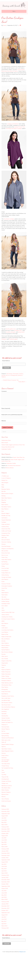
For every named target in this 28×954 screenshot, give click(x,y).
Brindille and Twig (6, 515)
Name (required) (6, 408)
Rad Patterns (5, 693)
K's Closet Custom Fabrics (8, 619)
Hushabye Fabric (6, 603)
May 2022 (4, 822)
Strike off (4, 742)
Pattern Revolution (6, 674)
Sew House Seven (6, 704)
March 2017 (4, 925)
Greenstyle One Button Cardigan (14, 128)
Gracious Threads (6, 583)
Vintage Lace (5, 783)
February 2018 (5, 901)
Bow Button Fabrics (6, 506)
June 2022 (4, 820)
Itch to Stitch (5, 605)
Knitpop (3, 625)
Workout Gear (5, 794)
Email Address (6, 360)
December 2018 (5, 879)
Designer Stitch (5, 535)
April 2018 (4, 897)
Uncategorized (13, 375)
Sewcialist (4, 713)
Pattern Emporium (6, 671)
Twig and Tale (5, 776)
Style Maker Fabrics (6, 748)
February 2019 (5, 875)
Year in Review (5, 798)
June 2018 (4, 892)
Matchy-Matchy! (10, 467)
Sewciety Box (5, 715)
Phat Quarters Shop (6, 685)
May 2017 (4, 921)
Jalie (3, 608)
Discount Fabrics (6, 539)
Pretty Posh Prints (6, 691)
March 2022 (4, 824)
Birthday (4, 495)
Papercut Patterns (6, 669)
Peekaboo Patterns (6, 680)
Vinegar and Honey (6, 781)
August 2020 (5, 835)
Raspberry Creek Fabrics (8, 696)
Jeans (3, 610)
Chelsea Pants (5, 526)
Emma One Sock (6, 553)
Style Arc (4, 746)
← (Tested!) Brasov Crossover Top (10, 380)
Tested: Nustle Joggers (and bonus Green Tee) (13, 444)
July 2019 (4, 864)
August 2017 (5, 915)
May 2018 (4, 895)
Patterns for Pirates (6, 678)
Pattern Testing (5, 676)
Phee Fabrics (5, 687)
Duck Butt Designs (6, 546)
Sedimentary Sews (6, 440)
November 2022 (5, 811)
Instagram (4, 339)
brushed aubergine (10, 332)
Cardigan (4, 522)
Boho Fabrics (5, 504)
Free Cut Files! (5, 568)
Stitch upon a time (6, 740)
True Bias (4, 774)
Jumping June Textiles (7, 616)
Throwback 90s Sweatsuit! (14, 465)
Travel (3, 772)
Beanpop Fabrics (6, 489)
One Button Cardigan (9, 219)
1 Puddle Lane (5, 476)
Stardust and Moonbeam (8, 737)
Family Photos (5, 564)
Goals (3, 581)
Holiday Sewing (5, 601)
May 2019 (4, 868)
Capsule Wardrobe (6, 520)
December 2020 (5, 829)
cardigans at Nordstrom (13, 123)
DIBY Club (4, 537)
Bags (3, 487)
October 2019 (5, 857)
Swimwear (4, 757)
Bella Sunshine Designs (7, 493)
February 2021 (5, 826)
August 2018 (5, 888)
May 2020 (4, 842)
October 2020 (5, 833)
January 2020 (5, 851)
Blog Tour (4, 500)
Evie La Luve (5, 555)
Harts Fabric (5, 594)
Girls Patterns (5, 579)
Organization (5, 663)
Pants (3, 667)
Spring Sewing (5, 735)
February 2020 (5, 848)
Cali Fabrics (4, 517)
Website (4, 420)
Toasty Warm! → (22, 381)
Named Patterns (6, 649)
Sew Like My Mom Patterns (8, 707)
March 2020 (4, 846)
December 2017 (5, 906)
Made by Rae (5, 634)
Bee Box (4, 491)
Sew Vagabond (5, 709)
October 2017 (5, 910)
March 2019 (4, 873)
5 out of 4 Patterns (6, 478)
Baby (3, 484)
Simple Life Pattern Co (7, 722)
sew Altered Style (6, 700)
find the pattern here (11, 329)
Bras (3, 511)
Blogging (4, 502)
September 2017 (6, 912)
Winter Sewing (5, 790)
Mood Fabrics (5, 647)
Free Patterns (5, 570)
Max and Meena (6, 638)
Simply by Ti (4, 724)
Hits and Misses (5, 599)
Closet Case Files (6, 528)
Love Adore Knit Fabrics (7, 630)
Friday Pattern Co (6, 572)
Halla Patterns (5, 592)
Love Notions (5, 632)
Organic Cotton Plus (6, 660)
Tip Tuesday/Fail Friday (7, 768)
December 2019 (5, 853)
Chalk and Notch (6, 524)
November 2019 (5, 855)
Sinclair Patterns (6, 729)
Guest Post (4, 588)
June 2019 (4, 866)
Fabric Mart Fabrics (6, 559)
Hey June (4, 597)
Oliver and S (5, 656)
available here (18, 330)
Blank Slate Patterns (7, 498)
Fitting (3, 566)
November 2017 (5, 908)
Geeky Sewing (5, 575)
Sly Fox (8, 375)
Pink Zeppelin (5, 761)
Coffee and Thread (6, 531)
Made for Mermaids (6, 636)
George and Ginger (6, 577)
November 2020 (5, 831)
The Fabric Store (6, 763)
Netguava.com (22, 951)
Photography (5, 689)
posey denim (21, 332)
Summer (4, 753)
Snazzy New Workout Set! (8, 447)
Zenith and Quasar (6, 801)
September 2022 (6, 813)
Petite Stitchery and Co (7, 682)
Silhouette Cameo (6, 720)
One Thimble (5, 658)
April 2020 (4, 844)
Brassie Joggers (5, 513)
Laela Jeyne (5, 627)
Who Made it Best (6, 787)
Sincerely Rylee (5, 726)
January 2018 (5, 903)
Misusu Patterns (5, 645)
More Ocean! (5, 442)
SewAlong (4, 711)
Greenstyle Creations (18, 373)
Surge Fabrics (5, 755)
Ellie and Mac (5, 550)
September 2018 (6, 886)
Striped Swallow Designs (8, 744)
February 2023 (5, 809)
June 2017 (4, 919)
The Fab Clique (5, 759)
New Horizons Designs (7, 652)
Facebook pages (13, 339)
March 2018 (4, 899)
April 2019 (4, 870)
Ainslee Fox (4, 480)
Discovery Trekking (6, 542)
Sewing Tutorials (6, 718)
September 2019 (6, 859)
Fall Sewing (9, 373)
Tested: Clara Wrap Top (18, 457)
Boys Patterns (5, 509)
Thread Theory (5, 765)
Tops (3, 770)
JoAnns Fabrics (5, 614)
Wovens (4, 796)
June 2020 (4, 840)
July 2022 (4, 818)
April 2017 (4, 923)
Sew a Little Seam (6, 698)
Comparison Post (6, 533)
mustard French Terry (19, 127)
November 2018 (5, 881)
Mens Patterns (5, 643)
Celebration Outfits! (6, 449)
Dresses (4, 544)
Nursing (3, 375)
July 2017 (4, 917)
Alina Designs (5, 482)
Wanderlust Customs (7, 785)
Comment (4, 391)
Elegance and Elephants (8, 548)
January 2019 (5, 877)
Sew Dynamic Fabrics (7, 702)
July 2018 (4, 890)
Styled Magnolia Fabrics (7, 751)
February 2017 (5, 928)
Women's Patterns (6, 792)
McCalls (3, 641)
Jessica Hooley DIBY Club (8, 612)
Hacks (3, 590)
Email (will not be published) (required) (12, 414)
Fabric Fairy (4, 557)
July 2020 (4, 837)
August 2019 (5, 862)
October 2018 (5, 884)
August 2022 (5, 815)
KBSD (3, 621)
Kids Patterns (5, 623)
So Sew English (5, 733)
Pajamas (4, 665)
